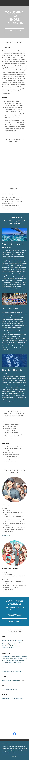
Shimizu (14, 656)
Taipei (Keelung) (17, 671)
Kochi (3, 645)
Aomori (11, 640)
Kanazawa (4, 644)
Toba (22, 660)
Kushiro (14, 645)
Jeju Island (5, 680)
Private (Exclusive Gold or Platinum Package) (14, 620)
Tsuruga (7, 660)
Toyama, (12, 660)
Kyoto (18, 645)
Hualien (4, 671)
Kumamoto (8, 645)
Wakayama (18, 660)
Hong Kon (14, 689)
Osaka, (3, 658)
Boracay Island (10, 698)
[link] (14, 734)
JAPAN (4, 640)
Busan (9, 680)
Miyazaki (11, 647)
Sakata (11, 658)
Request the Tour (14, 30)
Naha (25, 658)
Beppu (15, 640)
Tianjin (3, 689)
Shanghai (8, 689)
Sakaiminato (11, 662)
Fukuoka (20, 640)
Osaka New (23, 656)
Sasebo (15, 658)
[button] (3, 2)
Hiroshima (14, 642)
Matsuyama (5, 647)
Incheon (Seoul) (16, 680)
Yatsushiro (5, 662)
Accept (14, 756)
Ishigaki (20, 642)
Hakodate (4, 642)
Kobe (15, 644)
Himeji (9, 642)
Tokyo (3, 660)
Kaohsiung (9, 671)
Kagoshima (11, 644)
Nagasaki (4, 656)
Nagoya (9, 656)
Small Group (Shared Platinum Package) (14, 615)
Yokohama (18, 662)
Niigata (18, 656)
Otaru (7, 658)
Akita (7, 640)
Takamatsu (20, 658)
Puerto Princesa (18, 698)
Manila (4, 698)
